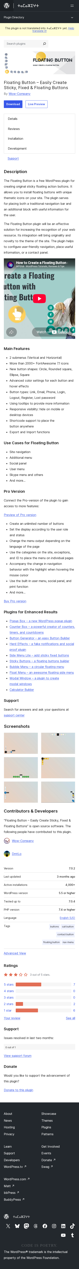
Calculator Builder (22, 690)
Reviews (14, 129)
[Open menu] (73, 5)
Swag (47, 1167)
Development (17, 148)
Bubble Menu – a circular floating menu (37, 667)
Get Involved (50, 1146)
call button (68, 926)
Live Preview (36, 104)
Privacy (9, 1134)
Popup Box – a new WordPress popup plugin (41, 621)
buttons (54, 926)
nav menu (68, 942)
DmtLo (16, 854)
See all (70, 1018)
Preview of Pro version (20, 515)
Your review (12, 1018)
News (8, 1120)
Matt (9, 1186)
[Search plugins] (44, 44)
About (8, 1114)
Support (13, 158)
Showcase (48, 1114)
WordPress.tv (15, 1167)
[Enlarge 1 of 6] (33, 738)
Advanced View (15, 953)
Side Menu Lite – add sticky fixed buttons (39, 655)
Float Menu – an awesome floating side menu (42, 672)
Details (12, 119)
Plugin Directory (14, 17)
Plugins (46, 1127)
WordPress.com (17, 1179)
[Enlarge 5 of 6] (33, 786)
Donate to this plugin (18, 1090)
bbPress (11, 1193)
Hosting (9, 1127)
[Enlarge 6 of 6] (70, 786)
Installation (15, 138)
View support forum (17, 1056)
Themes (47, 1120)
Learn (8, 1146)
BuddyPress (14, 1199)
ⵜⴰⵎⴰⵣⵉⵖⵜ (21, 1217)
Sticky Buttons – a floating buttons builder (39, 661)
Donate (48, 1160)
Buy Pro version (15, 601)
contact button (65, 934)
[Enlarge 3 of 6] (33, 762)
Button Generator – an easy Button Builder (40, 638)
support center (14, 715)
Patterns (47, 1134)
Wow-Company (19, 94)
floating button (51, 942)
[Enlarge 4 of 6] (70, 762)
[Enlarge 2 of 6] (70, 738)
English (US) (67, 917)
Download (13, 104)
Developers (12, 1160)
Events (46, 1153)
